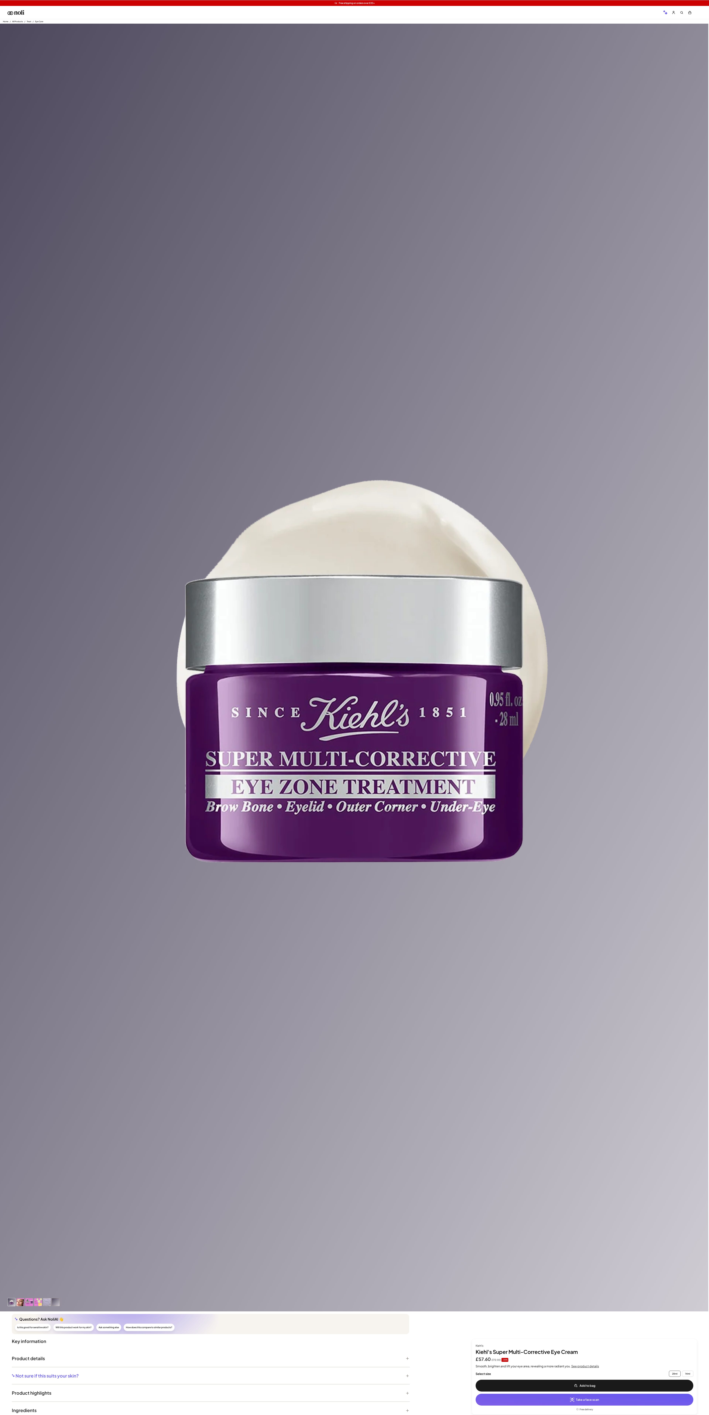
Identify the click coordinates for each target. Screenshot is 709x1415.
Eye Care (39, 21)
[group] (665, 12)
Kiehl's (479, 1345)
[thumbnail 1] (20, 1302)
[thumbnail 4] (47, 1302)
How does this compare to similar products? (149, 1327)
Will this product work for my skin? (74, 1327)
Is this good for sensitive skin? (33, 1327)
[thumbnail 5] (56, 1302)
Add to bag (587, 1385)
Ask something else (109, 1327)
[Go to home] (15, 12)
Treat (29, 21)
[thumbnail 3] (38, 1302)
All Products (17, 21)
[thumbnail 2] (29, 1302)
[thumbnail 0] (11, 1302)
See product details (585, 1366)
